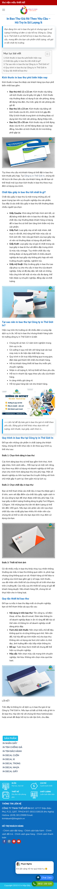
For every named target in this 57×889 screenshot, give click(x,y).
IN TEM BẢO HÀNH (12, 751)
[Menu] (3, 10)
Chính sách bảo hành (34, 830)
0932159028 (36, 811)
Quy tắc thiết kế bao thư (16, 70)
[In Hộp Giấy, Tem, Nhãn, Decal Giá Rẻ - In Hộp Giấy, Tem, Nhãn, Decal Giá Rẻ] (28, 9)
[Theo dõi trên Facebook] (4, 841)
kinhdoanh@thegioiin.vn (13, 818)
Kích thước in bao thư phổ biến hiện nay (23, 58)
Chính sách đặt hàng (13, 830)
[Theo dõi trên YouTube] (19, 841)
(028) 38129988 (18, 815)
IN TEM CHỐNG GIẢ (12, 747)
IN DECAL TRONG (11, 763)
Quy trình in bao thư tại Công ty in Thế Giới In (26, 67)
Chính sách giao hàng (25, 834)
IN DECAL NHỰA (11, 767)
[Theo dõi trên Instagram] (9, 841)
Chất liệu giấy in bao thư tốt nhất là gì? (23, 61)
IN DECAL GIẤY (10, 771)
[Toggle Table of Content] (46, 54)
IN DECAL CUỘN (11, 755)
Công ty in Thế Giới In (34, 175)
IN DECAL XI (9, 759)
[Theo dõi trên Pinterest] (14, 841)
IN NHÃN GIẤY (10, 743)
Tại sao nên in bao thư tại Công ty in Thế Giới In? (27, 64)
